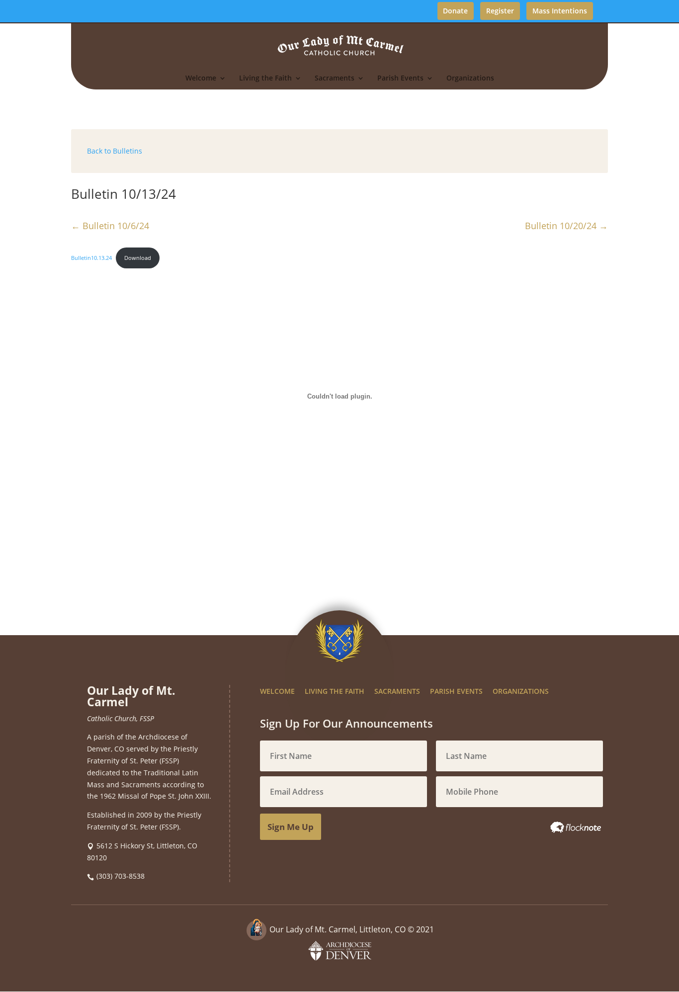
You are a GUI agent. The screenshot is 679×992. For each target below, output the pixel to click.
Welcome (200, 79)
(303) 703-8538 (120, 876)
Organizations (470, 79)
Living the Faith (265, 79)
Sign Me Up (290, 826)
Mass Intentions (559, 10)
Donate (455, 10)
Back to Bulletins (114, 151)
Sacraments (334, 79)
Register (500, 10)
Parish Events (400, 79)
